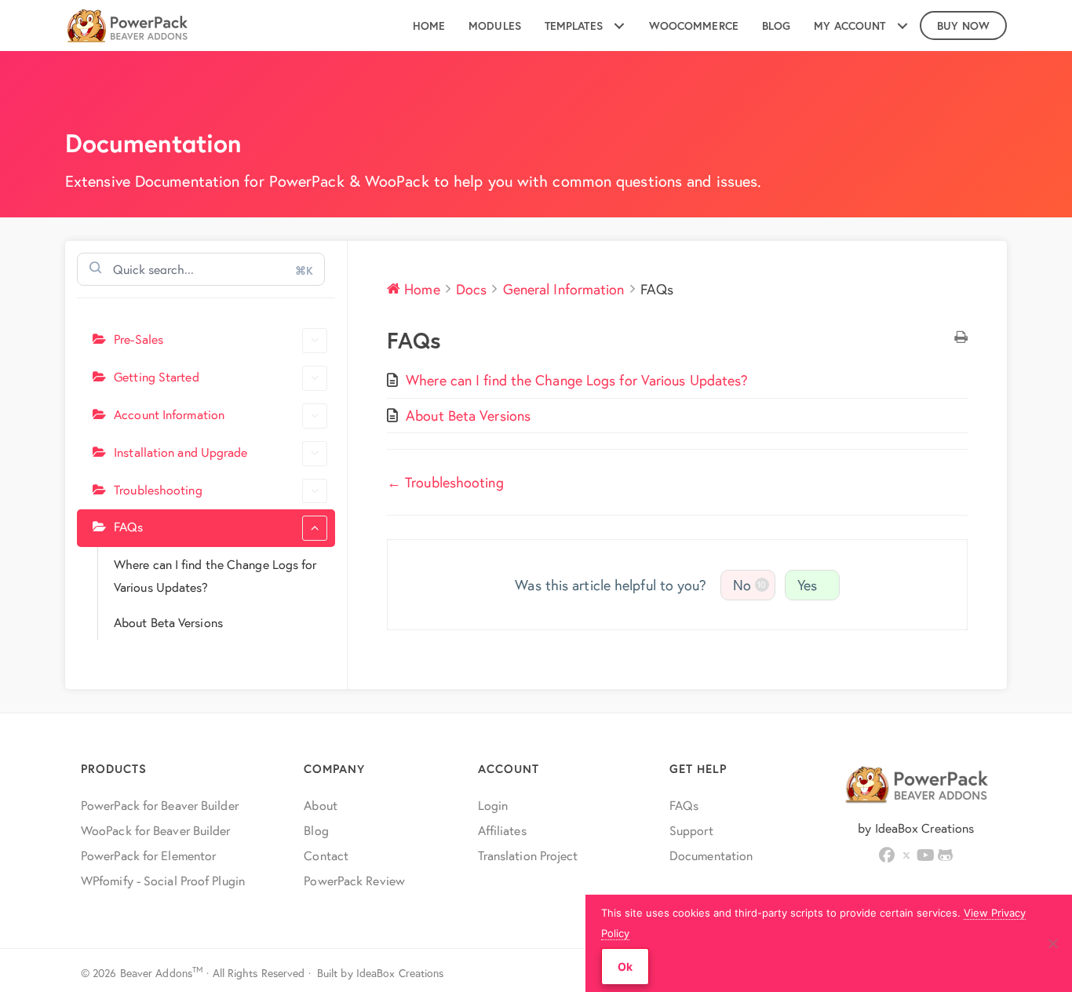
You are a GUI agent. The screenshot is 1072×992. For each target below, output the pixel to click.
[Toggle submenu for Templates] (619, 25)
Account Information (169, 413)
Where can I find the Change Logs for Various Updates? (215, 575)
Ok (625, 966)
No (750, 584)
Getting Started (156, 376)
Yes (807, 584)
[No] (1052, 943)
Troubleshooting (158, 488)
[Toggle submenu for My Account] (902, 25)
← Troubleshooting (445, 481)
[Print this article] (961, 337)
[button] (887, 855)
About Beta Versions (168, 621)
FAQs (128, 526)
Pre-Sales (138, 338)
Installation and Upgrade (180, 451)
